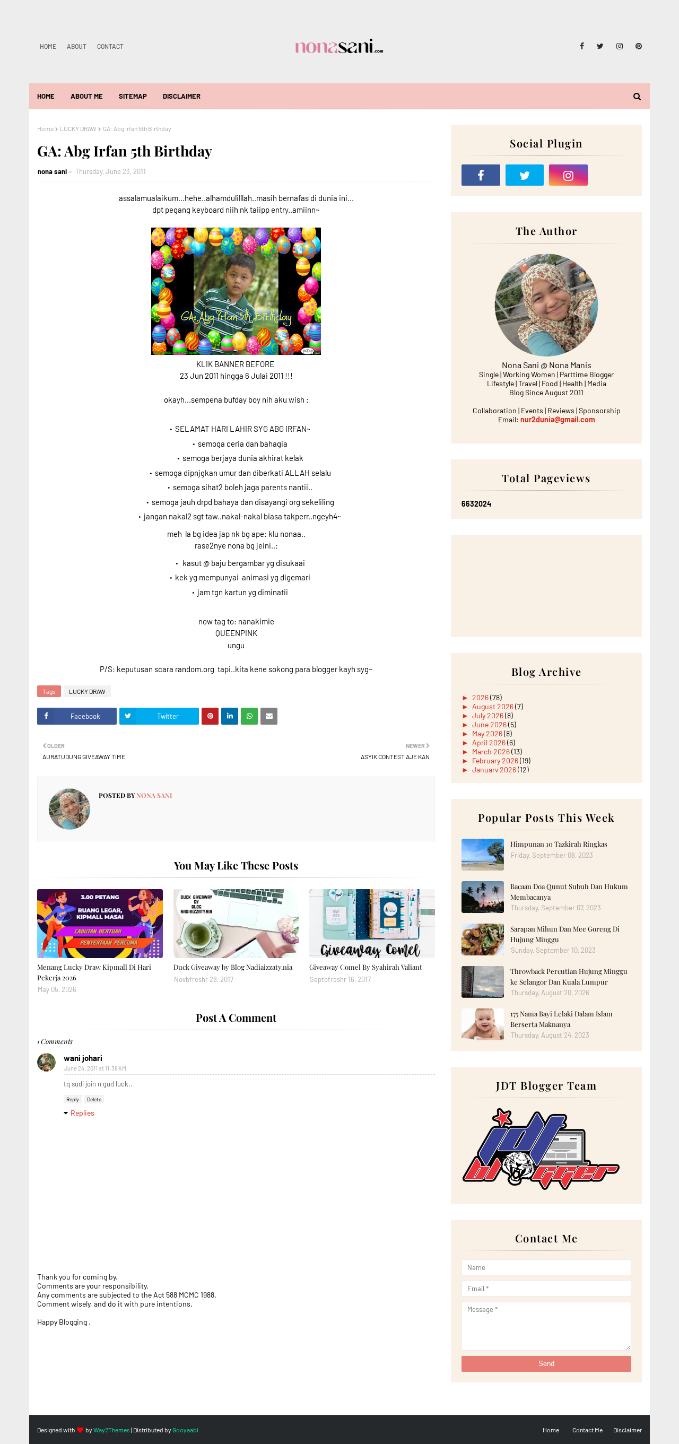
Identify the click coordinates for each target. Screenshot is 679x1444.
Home (48, 46)
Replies (82, 1112)
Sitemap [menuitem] (133, 96)
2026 (481, 697)
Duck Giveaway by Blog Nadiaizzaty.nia (232, 966)
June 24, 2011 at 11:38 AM (95, 1068)
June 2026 (490, 724)
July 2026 (488, 715)
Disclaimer (627, 1429)
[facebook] (582, 46)
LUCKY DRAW (78, 128)
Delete (94, 1099)
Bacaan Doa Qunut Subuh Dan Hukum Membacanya (569, 891)
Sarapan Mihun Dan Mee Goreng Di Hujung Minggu (565, 934)
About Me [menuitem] (87, 96)
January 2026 (495, 769)
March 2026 (491, 751)
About (76, 46)
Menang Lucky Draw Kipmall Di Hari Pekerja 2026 (94, 972)
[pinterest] (637, 46)
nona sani (52, 171)
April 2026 (489, 742)
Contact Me (587, 1429)
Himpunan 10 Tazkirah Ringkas (558, 843)
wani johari (83, 1058)
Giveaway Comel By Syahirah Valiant (365, 966)
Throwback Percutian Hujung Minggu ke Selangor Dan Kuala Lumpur (569, 976)
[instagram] (619, 46)
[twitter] (600, 46)
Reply (72, 1099)
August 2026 (493, 706)
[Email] (612, 175)
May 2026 (488, 733)
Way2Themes (111, 1429)
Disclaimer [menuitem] (182, 96)
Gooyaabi (185, 1429)
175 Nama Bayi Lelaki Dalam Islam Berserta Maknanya (561, 1019)
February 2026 (496, 760)
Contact (110, 46)
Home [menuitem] (46, 96)
